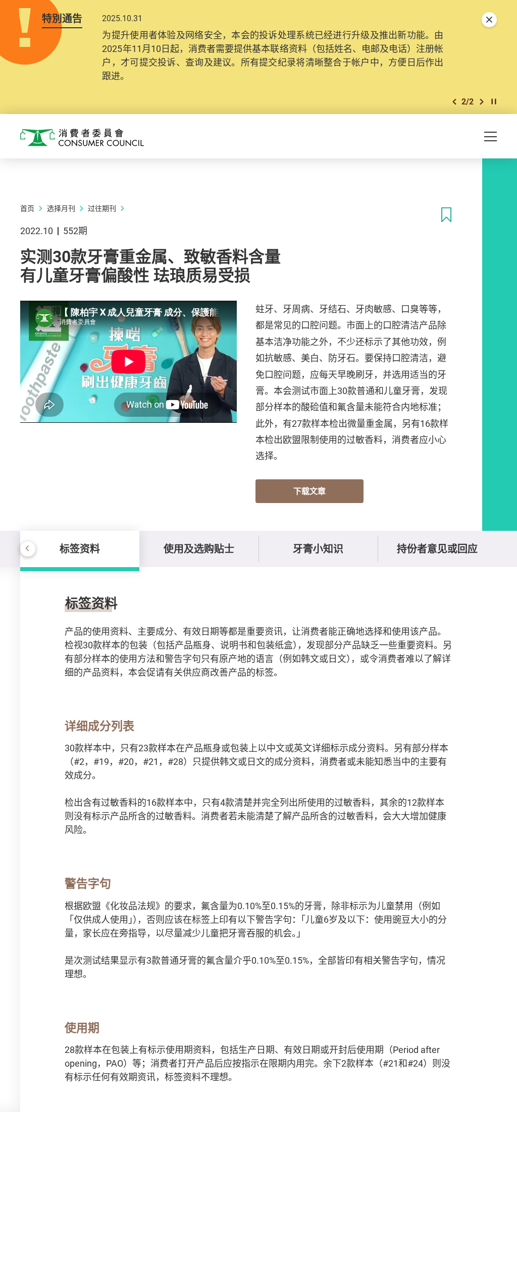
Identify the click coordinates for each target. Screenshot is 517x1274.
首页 (27, 208)
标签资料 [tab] (80, 549)
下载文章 (309, 490)
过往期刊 (102, 208)
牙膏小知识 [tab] (318, 549)
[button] (454, 101)
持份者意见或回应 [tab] (437, 549)
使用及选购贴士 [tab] (199, 549)
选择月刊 (61, 208)
